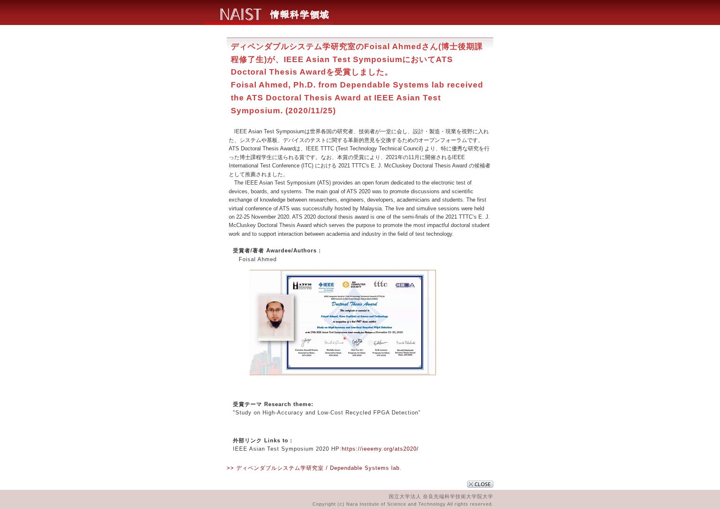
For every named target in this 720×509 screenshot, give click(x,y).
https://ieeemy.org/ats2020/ (380, 449)
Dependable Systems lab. (366, 468)
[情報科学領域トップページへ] (268, 22)
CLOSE (480, 484)
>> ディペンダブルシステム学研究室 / (278, 468)
